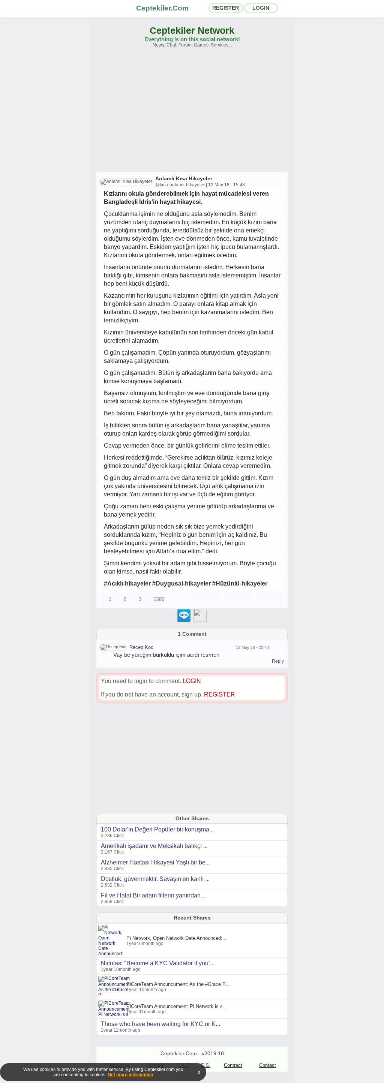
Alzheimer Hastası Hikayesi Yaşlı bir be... (155, 862)
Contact (267, 1065)
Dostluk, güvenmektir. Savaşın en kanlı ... (155, 879)
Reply (278, 661)
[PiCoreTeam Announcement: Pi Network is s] (115, 1014)
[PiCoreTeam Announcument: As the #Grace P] (115, 995)
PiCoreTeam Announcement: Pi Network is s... (176, 1006)
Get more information (130, 1074)
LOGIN (260, 8)
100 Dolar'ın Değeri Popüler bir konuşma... (157, 829)
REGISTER (225, 8)
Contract (233, 1065)
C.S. (205, 1065)
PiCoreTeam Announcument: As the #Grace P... (178, 984)
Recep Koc (141, 647)
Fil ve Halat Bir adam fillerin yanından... (153, 895)
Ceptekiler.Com (162, 8)
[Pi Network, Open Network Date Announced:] (112, 953)
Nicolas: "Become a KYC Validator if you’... (157, 963)
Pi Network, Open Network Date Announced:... (176, 938)
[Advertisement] (192, 113)
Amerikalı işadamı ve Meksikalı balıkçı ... (154, 846)
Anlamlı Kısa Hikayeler (183, 178)
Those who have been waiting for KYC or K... (160, 1024)
